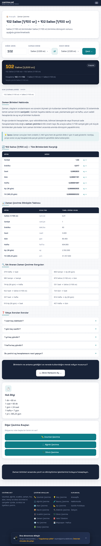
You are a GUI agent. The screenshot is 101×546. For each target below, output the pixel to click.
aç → (85, 160)
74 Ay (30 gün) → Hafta (13, 284)
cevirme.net (10, 3)
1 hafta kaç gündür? (13, 345)
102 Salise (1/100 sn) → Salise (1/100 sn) (19, 94)
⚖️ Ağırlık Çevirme (50, 444)
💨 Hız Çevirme (40, 522)
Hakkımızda (76, 501)
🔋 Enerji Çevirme (41, 527)
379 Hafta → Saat (11, 272)
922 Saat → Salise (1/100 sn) (15, 291)
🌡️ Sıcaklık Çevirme (42, 514)
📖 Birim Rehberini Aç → (50, 373)
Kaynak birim (34, 46)
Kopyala (91, 65)
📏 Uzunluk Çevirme (50, 437)
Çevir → (89, 51)
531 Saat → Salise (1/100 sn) (65, 284)
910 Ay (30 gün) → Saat (13, 303)
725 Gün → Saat (60, 291)
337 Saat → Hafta (11, 297)
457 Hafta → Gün (61, 303)
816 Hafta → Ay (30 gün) (64, 297)
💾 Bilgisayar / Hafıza (62, 522)
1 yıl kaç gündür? (12, 337)
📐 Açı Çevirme (59, 505)
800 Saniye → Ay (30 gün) (64, 272)
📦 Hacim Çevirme (41, 510)
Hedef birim (64, 46)
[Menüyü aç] (96, 3)
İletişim (74, 510)
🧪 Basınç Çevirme (61, 501)
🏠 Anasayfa (11, 17)
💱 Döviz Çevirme (50, 452)
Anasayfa (75, 497)
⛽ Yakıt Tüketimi (60, 518)
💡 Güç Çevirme (60, 497)
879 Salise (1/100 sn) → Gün (65, 278)
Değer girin (10, 46)
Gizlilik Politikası (78, 505)
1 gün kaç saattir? (12, 329)
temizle (23, 89)
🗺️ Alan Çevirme (41, 505)
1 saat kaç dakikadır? (14, 321)
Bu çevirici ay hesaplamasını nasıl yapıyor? (23, 353)
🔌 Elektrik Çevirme (61, 510)
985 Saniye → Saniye (12, 278)
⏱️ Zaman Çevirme (42, 518)
